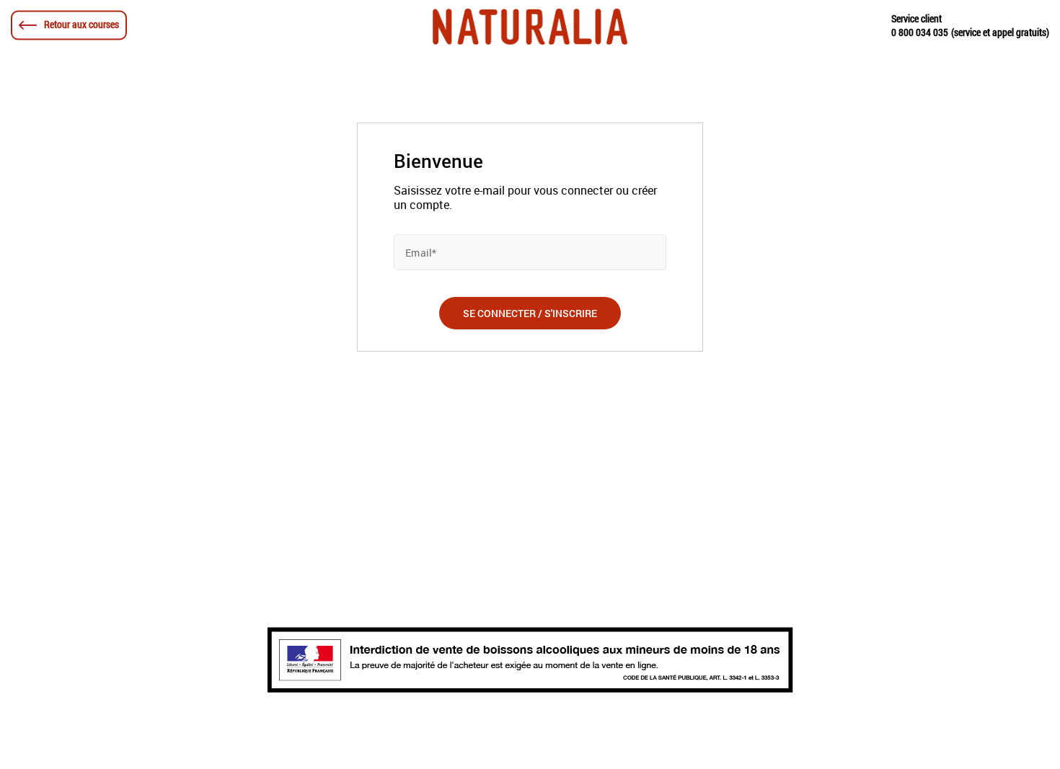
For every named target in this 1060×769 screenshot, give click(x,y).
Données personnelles (553, 730)
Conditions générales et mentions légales (379, 730)
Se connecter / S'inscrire (530, 313)
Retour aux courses (80, 24)
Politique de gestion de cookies (702, 730)
